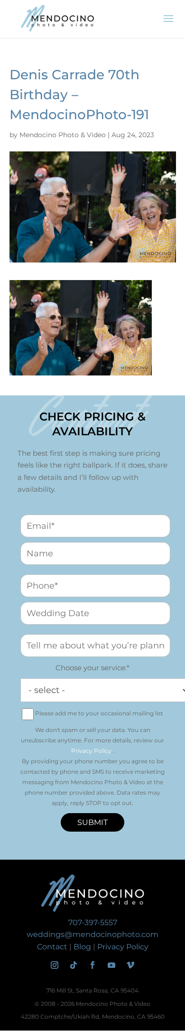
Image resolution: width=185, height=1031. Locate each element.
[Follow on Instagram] (54, 965)
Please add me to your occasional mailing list (99, 713)
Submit (92, 822)
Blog (82, 946)
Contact (52, 946)
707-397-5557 (92, 922)
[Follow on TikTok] (73, 965)
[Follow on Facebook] (92, 965)
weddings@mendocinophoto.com (92, 934)
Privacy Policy (91, 750)
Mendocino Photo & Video (62, 135)
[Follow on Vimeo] (130, 965)
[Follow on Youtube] (111, 965)
